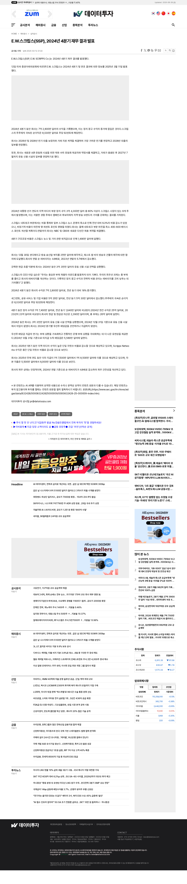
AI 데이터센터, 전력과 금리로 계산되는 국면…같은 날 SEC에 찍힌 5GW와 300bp (69, 484)
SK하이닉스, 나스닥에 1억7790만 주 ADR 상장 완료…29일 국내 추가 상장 (66, 503)
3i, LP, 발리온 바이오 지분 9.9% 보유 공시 (52, 646)
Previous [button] (13, 14)
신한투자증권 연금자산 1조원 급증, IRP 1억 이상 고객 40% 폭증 (61, 750)
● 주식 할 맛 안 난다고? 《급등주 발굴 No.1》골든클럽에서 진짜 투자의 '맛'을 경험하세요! (57, 422)
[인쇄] (174, 51)
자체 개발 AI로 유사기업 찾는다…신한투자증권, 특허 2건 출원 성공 (62, 744)
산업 (64, 25)
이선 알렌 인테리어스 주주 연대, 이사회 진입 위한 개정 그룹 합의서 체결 (64, 665)
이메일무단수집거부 (86, 824)
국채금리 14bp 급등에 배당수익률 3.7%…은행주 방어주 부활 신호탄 (63, 789)
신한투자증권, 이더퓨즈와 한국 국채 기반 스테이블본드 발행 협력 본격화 (64, 731)
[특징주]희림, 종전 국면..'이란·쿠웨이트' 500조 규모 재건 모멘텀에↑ (153, 453)
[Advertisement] (39, 97)
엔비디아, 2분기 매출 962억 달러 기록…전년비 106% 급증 (156, 589)
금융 (53, 25)
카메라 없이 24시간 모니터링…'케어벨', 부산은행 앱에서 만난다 (60, 737)
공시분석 (25, 25)
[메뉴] (13, 24)
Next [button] (50, 14)
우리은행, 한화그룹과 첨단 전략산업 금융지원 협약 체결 (57, 724)
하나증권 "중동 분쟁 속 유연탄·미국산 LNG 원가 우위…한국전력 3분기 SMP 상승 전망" (71, 783)
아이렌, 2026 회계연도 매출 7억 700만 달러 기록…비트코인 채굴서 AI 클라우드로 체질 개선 (156, 617)
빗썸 (141, 687)
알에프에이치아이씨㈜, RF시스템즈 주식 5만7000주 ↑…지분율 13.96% (65, 620)
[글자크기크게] (170, 51)
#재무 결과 (41, 414)
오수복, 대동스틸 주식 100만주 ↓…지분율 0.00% (54, 3)
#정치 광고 (53, 414)
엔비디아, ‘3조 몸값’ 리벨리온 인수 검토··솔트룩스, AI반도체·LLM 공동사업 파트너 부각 (154, 487)
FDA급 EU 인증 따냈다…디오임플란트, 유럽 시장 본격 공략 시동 (61, 705)
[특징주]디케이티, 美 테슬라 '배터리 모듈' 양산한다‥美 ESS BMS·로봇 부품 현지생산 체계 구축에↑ (154, 465)
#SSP (16, 414)
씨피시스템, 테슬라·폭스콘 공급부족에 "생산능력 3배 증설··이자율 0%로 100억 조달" (154, 442)
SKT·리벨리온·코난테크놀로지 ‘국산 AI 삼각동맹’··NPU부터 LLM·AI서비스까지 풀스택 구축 (154, 476)
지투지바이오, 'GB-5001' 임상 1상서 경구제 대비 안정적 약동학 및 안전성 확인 (157, 570)
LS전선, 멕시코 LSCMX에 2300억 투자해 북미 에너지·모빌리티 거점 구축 (65, 685)
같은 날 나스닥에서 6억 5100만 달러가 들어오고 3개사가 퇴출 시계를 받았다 (66, 490)
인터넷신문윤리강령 (103, 824)
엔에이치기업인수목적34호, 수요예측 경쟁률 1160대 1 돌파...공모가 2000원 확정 (69, 601)
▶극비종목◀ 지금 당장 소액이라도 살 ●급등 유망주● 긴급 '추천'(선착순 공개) (52, 426)
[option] (72, 2)
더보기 (14, 591)
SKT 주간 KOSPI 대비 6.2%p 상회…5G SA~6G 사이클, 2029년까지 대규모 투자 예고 (71, 776)
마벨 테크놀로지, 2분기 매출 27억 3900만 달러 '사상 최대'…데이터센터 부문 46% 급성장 (156, 598)
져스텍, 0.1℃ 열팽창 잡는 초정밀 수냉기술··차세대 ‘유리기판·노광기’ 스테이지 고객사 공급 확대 (153, 499)
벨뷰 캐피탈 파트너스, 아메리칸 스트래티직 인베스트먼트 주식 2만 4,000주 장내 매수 (70, 659)
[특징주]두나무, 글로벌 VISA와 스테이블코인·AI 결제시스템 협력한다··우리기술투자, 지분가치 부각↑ (154, 419)
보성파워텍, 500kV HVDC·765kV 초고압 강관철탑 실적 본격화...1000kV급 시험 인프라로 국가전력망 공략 (154, 431)
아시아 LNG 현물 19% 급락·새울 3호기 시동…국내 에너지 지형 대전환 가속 (66, 770)
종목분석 (77, 25)
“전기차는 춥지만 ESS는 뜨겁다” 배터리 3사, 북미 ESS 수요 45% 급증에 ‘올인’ (68, 796)
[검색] (173, 24)
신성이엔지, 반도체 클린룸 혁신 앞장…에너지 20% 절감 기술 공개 (61, 711)
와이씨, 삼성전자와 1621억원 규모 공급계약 (156, 607)
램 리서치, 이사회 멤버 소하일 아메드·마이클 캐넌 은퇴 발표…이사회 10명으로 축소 (156, 636)
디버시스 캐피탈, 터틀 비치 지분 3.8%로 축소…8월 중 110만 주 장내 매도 (65, 653)
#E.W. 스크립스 (27, 414)
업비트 (155, 687)
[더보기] (174, 410)
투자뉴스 (93, 25)
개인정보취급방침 (56, 824)
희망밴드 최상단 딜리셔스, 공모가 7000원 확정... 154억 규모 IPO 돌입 (64, 497)
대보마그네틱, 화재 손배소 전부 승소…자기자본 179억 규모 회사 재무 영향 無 (67, 594)
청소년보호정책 (70, 824)
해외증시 (40, 25)
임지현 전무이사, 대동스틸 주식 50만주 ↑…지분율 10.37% (59, 614)
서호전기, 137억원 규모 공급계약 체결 (50, 588)
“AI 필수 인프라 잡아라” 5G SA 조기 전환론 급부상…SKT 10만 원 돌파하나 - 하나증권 (71, 802)
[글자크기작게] (166, 51)
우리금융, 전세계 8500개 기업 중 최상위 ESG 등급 (55, 756)
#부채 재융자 (65, 414)
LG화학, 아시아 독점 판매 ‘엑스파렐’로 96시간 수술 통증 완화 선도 (62, 692)
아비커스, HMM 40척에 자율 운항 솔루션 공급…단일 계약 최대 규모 (63, 679)
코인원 (168, 687)
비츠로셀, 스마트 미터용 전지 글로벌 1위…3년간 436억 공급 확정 (62, 698)
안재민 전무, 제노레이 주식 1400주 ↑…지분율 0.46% (57, 607)
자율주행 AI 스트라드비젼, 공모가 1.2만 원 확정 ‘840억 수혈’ (60, 510)
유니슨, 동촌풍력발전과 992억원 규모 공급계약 (156, 626)
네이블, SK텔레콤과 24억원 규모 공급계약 (51, 516)
